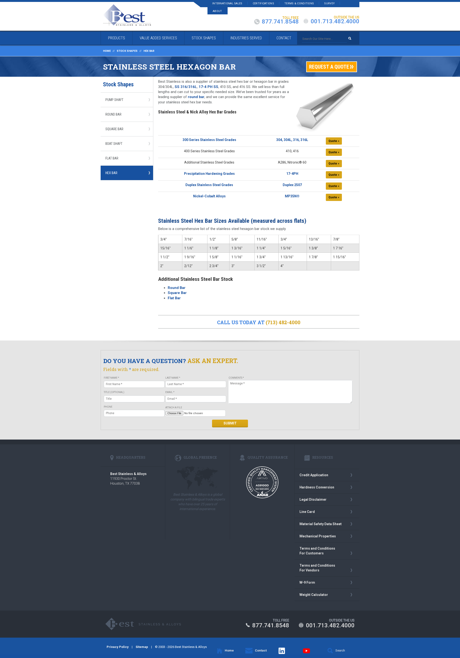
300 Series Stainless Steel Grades (209, 140)
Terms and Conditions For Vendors (317, 568)
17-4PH (292, 174)
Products (116, 38)
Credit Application (313, 475)
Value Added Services (158, 38)
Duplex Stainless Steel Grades (209, 185)
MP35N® (292, 196)
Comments (236, 377)
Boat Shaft (113, 144)
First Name (111, 377)
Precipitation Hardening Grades (209, 174)
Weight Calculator (313, 595)
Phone (108, 406)
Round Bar (113, 114)
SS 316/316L (186, 87)
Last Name (172, 377)
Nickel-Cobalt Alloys (209, 196)
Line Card (307, 512)
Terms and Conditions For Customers (317, 550)
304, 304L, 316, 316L (292, 140)
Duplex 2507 (292, 185)
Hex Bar (111, 173)
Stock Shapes (204, 38)
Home (107, 51)
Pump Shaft (114, 100)
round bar (196, 97)
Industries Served (246, 38)
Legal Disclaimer (313, 499)
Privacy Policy (118, 647)
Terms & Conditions (299, 3)
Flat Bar (111, 158)
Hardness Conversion (316, 487)
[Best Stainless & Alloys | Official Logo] (127, 15)
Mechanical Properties (317, 536)
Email (169, 392)
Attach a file (173, 407)
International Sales (227, 3)
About (217, 11)
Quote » (333, 141)
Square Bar (114, 129)
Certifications (263, 3)
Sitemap (142, 647)
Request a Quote (329, 67)
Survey (329, 3)
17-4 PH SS (208, 87)
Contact (283, 38)
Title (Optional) (114, 392)
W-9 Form (307, 582)
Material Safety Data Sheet (320, 524)
